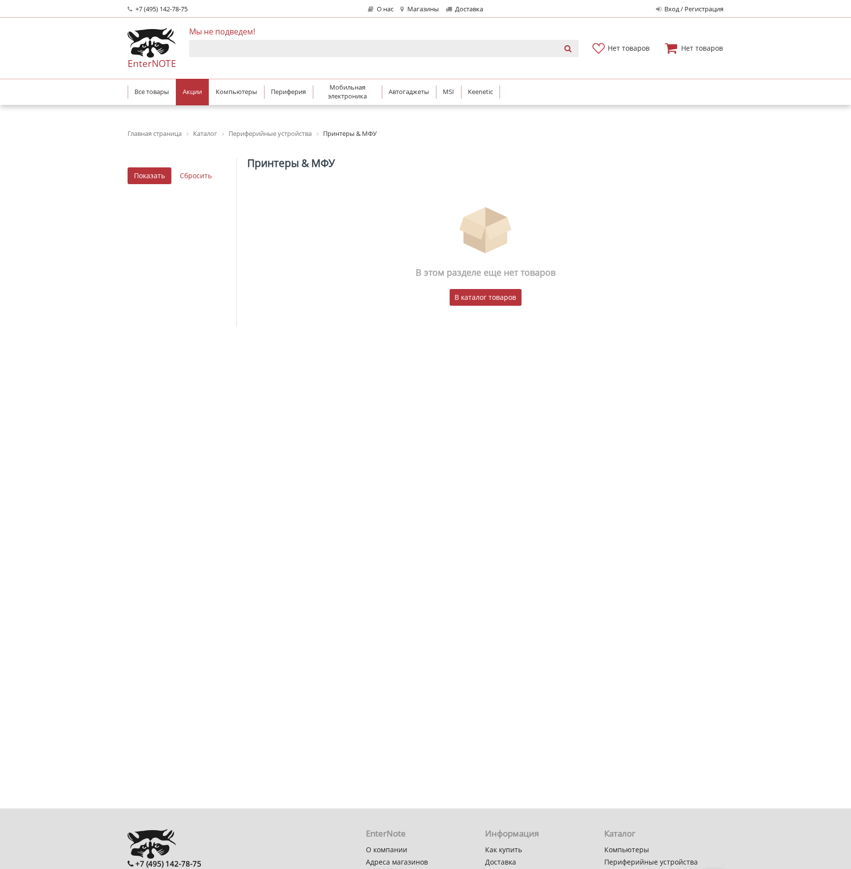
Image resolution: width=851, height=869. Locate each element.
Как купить (503, 849)
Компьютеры (626, 849)
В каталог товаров (485, 297)
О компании (386, 849)
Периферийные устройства (651, 862)
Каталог (619, 833)
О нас (384, 9)
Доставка (468, 9)
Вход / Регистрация (693, 9)
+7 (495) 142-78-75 (161, 9)
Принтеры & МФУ (291, 163)
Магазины (422, 9)
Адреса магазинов (397, 862)
